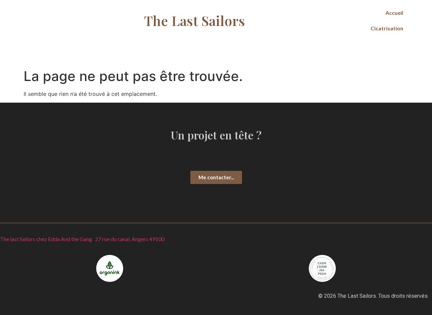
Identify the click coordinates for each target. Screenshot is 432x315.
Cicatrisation (387, 28)
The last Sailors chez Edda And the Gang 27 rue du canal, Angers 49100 (82, 239)
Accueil (394, 12)
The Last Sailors (194, 20)
